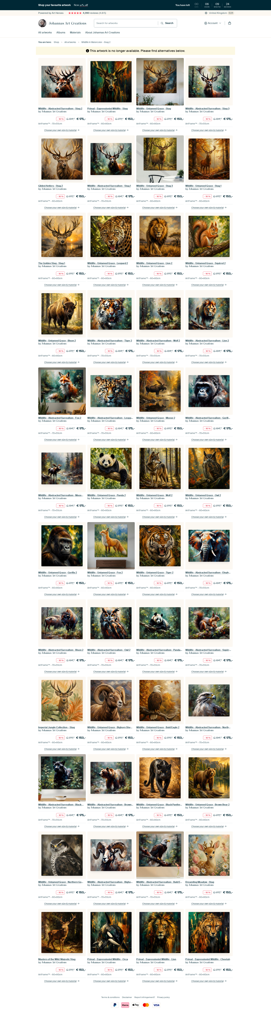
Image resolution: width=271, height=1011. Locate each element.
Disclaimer (127, 997)
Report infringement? (144, 997)
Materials (75, 32)
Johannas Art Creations (67, 23)
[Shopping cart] (229, 23)
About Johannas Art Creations (102, 32)
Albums (60, 32)
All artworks (45, 32)
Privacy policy (163, 997)
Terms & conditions (110, 997)
